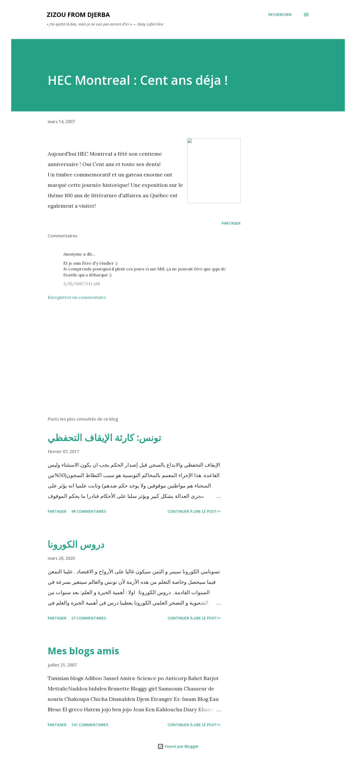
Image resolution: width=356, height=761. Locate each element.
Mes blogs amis (83, 650)
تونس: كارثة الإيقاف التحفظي (104, 437)
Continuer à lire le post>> (194, 511)
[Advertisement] (136, 351)
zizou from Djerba (78, 14)
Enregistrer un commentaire (77, 297)
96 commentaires (88, 511)
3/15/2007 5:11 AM (81, 283)
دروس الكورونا (76, 544)
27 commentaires (88, 618)
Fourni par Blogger (181, 746)
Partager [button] (231, 223)
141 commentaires (89, 724)
